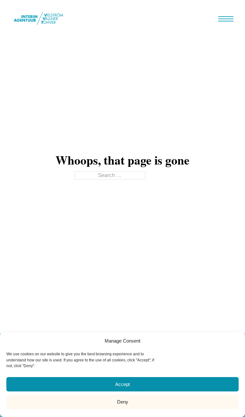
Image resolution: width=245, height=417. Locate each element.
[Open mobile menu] (226, 18)
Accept (122, 384)
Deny (122, 402)
